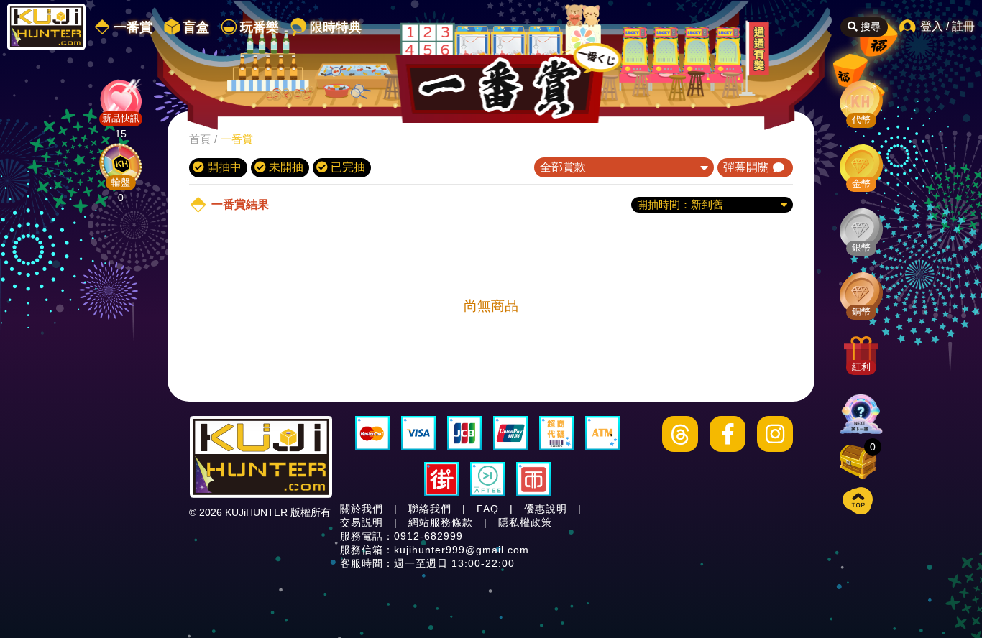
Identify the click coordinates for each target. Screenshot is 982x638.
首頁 (200, 139)
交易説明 (361, 522)
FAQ (488, 508)
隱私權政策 (525, 522)
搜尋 (869, 26)
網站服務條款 (440, 522)
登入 (931, 26)
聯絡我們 (429, 508)
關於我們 (361, 508)
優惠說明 (545, 508)
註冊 (963, 26)
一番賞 (237, 139)
